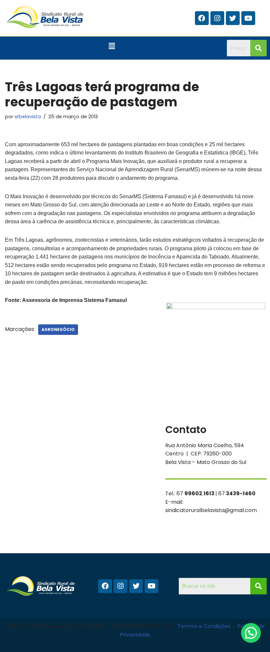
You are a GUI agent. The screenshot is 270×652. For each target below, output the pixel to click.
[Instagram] (217, 18)
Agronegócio (58, 329)
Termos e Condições (204, 626)
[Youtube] (248, 18)
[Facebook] (202, 18)
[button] (111, 46)
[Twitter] (233, 18)
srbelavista (27, 116)
